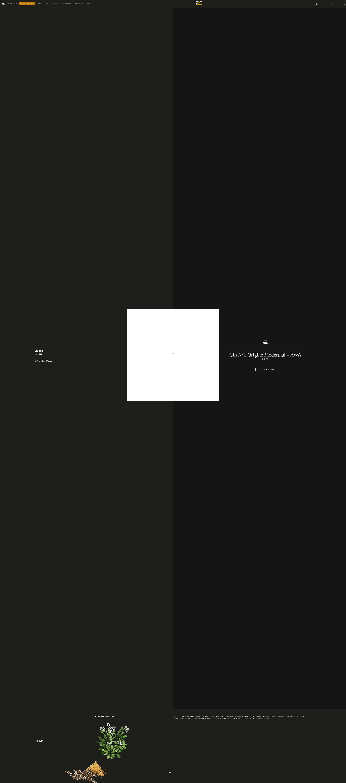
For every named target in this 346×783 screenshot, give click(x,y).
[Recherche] (344, 4)
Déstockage (79, 4)
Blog (88, 4)
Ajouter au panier (267, 369)
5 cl (36, 354)
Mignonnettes (67, 4)
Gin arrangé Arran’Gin (27, 4)
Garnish (55, 4)
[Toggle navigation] (3, 4)
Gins (39, 4)
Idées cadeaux (12, 4)
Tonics (47, 4)
